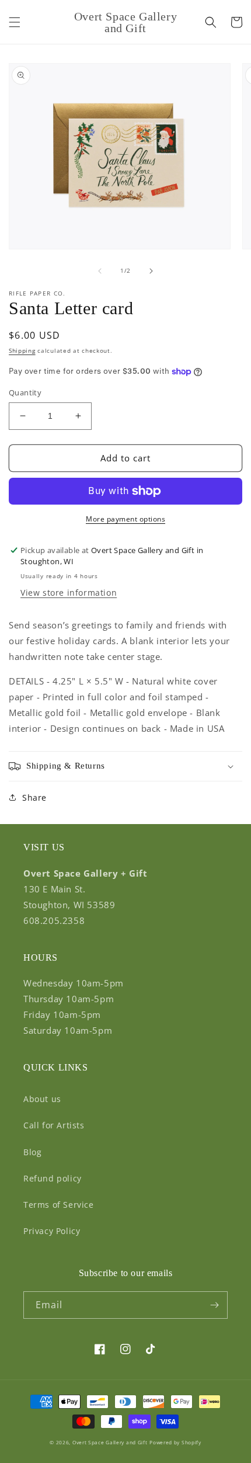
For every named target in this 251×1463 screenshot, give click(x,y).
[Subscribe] (214, 1305)
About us (42, 1098)
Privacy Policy (51, 1230)
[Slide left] (100, 271)
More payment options (125, 519)
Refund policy (52, 1178)
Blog (32, 1152)
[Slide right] (151, 271)
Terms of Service (58, 1204)
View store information (68, 592)
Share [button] (34, 797)
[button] (14, 22)
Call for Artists (54, 1125)
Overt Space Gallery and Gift (110, 1442)
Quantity (25, 392)
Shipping (22, 350)
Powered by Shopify (175, 1442)
